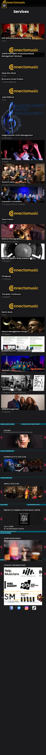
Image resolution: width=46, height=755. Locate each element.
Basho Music (7, 312)
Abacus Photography (11, 239)
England (7, 261)
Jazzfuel (5, 370)
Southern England (11, 241)
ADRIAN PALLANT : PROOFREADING (16, 351)
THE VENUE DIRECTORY (6, 477)
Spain (6, 162)
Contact (36, 594)
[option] (23, 438)
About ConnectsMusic (12, 591)
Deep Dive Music (9, 73)
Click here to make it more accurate (28, 598)
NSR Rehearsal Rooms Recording (16, 38)
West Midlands (10, 82)
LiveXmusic (7, 159)
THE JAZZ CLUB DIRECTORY (7, 451)
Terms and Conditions (33, 591)
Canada (7, 279)
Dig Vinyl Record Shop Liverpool (15, 258)
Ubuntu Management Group (14, 331)
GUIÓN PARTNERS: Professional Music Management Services (18, 54)
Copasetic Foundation (12, 201)
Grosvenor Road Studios (12, 79)
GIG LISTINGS (4, 504)
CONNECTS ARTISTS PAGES (7, 424)
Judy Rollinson (8, 97)
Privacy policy (11, 594)
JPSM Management (10, 409)
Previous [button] (1, 437)
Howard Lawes (8, 182)
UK (5, 41)
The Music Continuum (11, 294)
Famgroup (6, 276)
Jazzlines (6, 389)
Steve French (7, 219)
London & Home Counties (14, 185)
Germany (8, 138)
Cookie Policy (24, 594)
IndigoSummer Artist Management (17, 135)
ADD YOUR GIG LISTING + (34, 504)
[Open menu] (4, 5)
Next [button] (45, 437)
